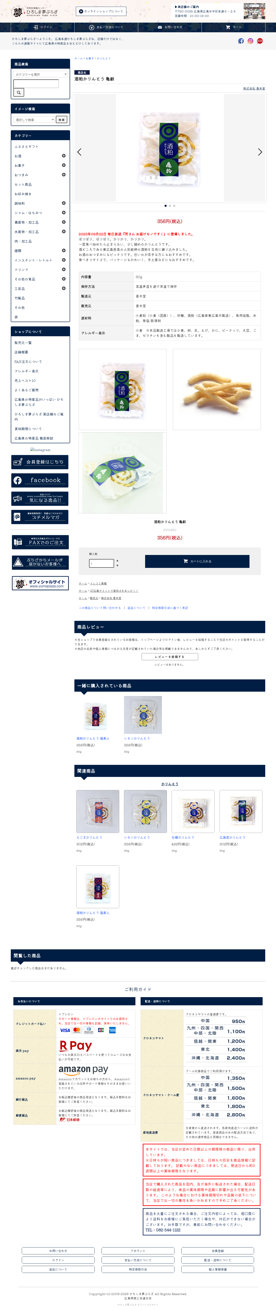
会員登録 (218, 1251)
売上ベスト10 (25, 380)
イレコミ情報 (98, 583)
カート (237, 27)
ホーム (78, 58)
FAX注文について (28, 361)
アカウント (138, 1251)
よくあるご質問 (26, 389)
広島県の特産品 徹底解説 (33, 438)
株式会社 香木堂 (254, 88)
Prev (79, 152)
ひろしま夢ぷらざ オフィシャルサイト (138, 1304)
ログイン (46, 27)
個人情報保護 (218, 1269)
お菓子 (90, 58)
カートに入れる (201, 561)
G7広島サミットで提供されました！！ (114, 591)
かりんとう (104, 58)
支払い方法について (110, 27)
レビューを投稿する (170, 656)
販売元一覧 (23, 342)
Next (259, 152)
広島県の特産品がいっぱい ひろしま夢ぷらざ (39, 402)
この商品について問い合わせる (100, 608)
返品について (136, 608)
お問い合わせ (174, 27)
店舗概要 (21, 352)
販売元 (94, 598)
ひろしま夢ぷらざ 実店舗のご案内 (39, 416)
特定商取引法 (138, 1269)
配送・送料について (217, 1260)
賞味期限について (28, 428)
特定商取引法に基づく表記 (170, 608)
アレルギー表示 (26, 370)
